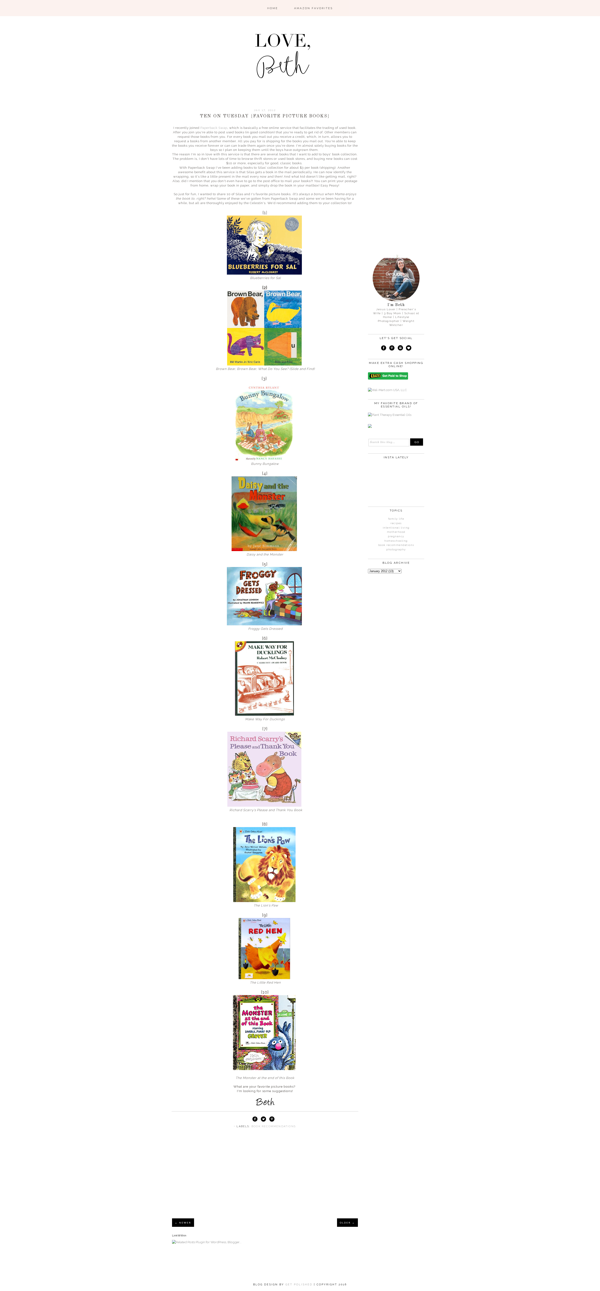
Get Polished (299, 1284)
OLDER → (347, 1222)
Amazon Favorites (313, 8)
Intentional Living (396, 527)
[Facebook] (383, 349)
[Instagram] (400, 349)
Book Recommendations (273, 1126)
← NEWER (183, 1222)
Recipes (396, 523)
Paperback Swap (213, 128)
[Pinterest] (392, 349)
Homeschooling (396, 540)
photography (396, 549)
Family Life (396, 518)
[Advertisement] (265, 1179)
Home (272, 8)
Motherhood (396, 532)
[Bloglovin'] (408, 349)
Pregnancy (396, 536)
